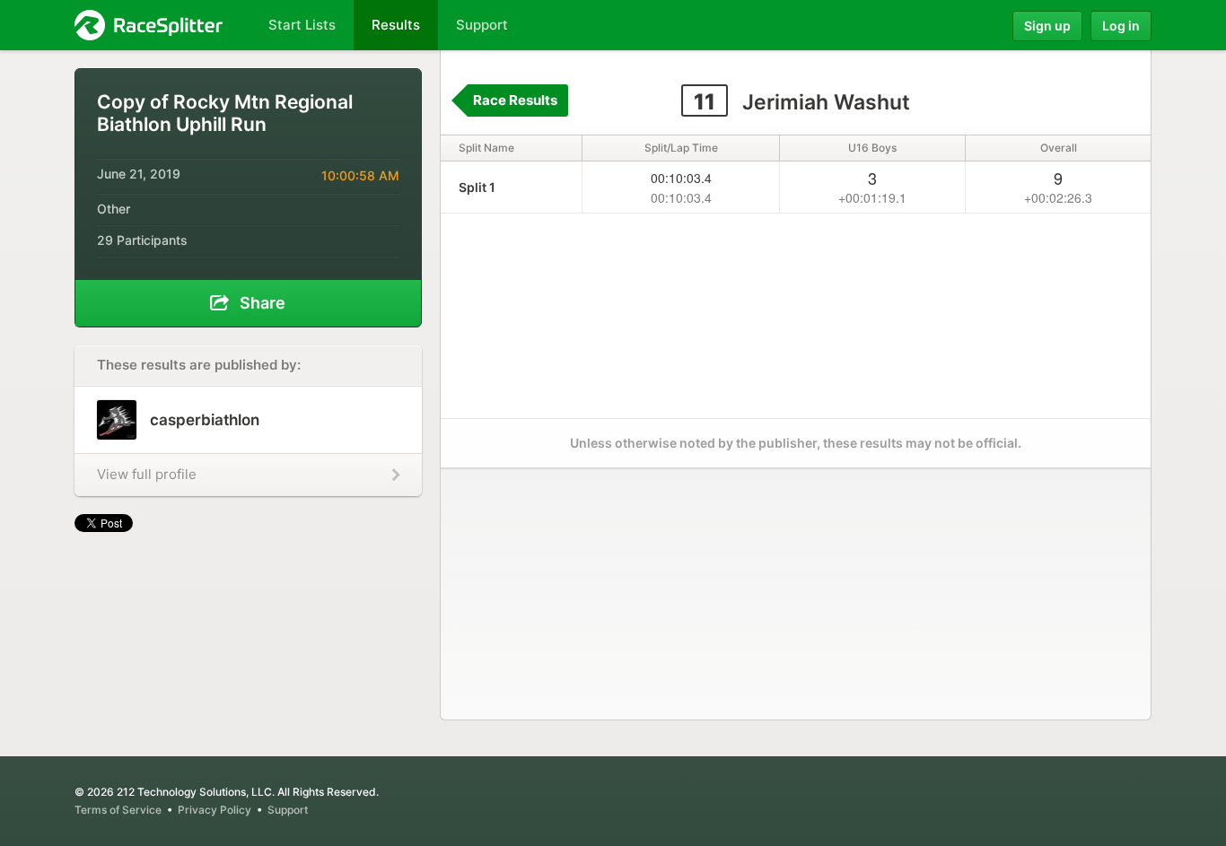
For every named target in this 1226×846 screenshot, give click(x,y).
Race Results (515, 100)
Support (287, 809)
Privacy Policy (214, 809)
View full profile (147, 474)
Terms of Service (118, 809)
